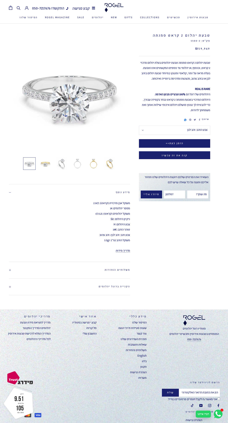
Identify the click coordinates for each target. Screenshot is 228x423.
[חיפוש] (18, 8)
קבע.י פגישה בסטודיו (84, 323)
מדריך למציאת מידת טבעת (35, 323)
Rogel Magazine (57, 17)
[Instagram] (209, 405)
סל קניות (91, 328)
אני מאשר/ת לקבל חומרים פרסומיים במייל (193, 399)
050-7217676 (41, 8)
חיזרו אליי (151, 194)
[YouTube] (201, 405)
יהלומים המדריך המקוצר (37, 328)
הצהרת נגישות (138, 372)
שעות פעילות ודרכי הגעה (132, 328)
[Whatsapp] (185, 119)
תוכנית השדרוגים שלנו (134, 339)
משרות (142, 378)
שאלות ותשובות (137, 345)
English (142, 356)
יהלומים (97, 17)
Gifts (129, 17)
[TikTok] (192, 405)
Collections (150, 17)
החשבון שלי (90, 334)
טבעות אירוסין (198, 17)
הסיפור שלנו (29, 17)
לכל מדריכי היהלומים (39, 339)
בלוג (144, 361)
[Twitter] (195, 120)
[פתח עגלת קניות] (10, 8)
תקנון (143, 367)
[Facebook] (199, 120)
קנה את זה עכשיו (174, 155)
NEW (114, 17)
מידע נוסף (123, 192)
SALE (80, 17)
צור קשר (142, 334)
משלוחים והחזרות (117, 270)
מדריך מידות (123, 251)
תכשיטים (173, 17)
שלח (170, 392)
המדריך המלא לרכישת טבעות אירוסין (29, 334)
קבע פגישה (81, 8)
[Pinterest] (190, 120)
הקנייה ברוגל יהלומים (114, 286)
